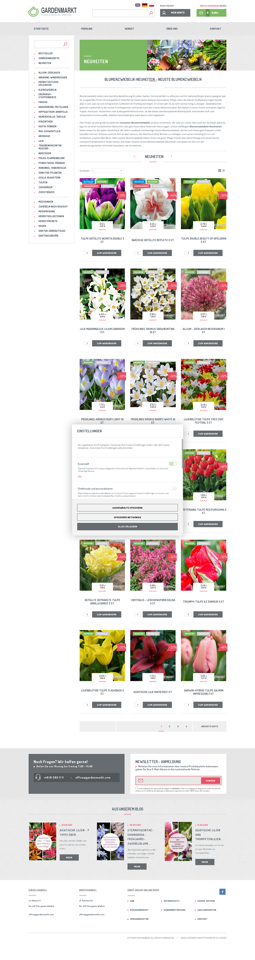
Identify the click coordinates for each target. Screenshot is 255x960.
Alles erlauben (127, 526)
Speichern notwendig (127, 517)
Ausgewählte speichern (127, 507)
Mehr (80, 476)
